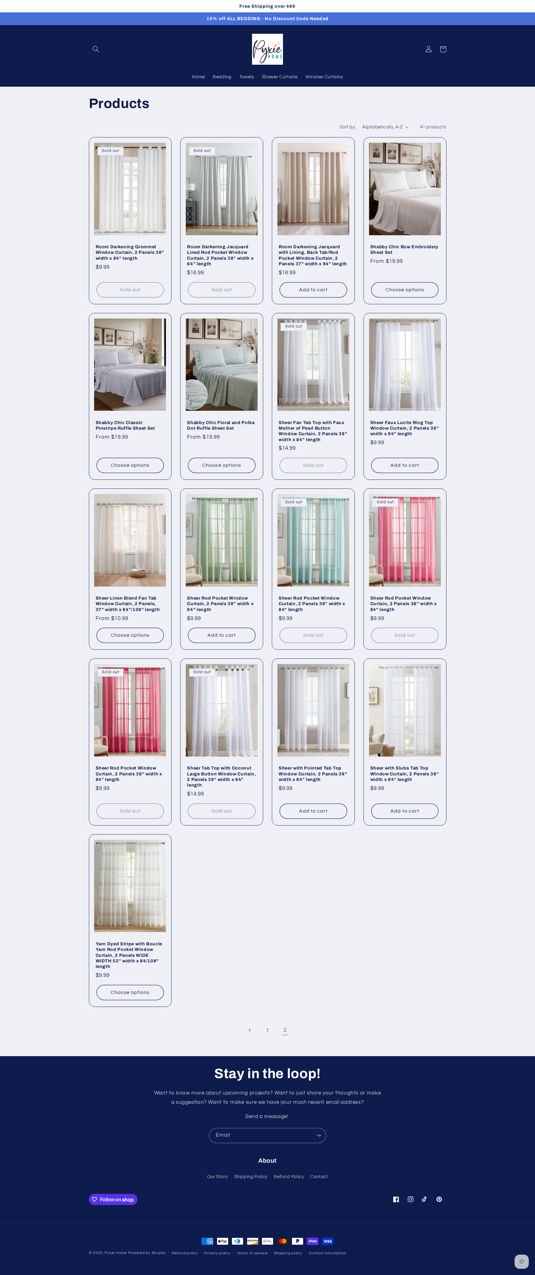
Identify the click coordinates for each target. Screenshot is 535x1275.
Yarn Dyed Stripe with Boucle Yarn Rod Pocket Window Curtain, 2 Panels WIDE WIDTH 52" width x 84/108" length (129, 955)
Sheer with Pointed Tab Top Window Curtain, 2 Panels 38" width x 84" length (313, 773)
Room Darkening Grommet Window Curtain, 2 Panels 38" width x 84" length (130, 252)
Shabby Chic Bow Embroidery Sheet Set (404, 249)
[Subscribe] (318, 1135)
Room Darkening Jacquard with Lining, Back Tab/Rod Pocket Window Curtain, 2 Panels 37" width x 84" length (313, 255)
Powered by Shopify (147, 1253)
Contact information (327, 1253)
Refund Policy (289, 1176)
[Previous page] (250, 1030)
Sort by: (348, 127)
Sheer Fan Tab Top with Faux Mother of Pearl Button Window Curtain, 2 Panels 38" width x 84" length (313, 431)
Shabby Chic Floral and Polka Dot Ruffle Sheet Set (220, 425)
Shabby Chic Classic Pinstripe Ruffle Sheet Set (125, 425)
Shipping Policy (251, 1176)
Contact (319, 1176)
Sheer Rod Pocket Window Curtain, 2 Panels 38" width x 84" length (220, 604)
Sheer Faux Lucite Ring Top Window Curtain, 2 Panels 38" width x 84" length (404, 428)
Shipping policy (288, 1253)
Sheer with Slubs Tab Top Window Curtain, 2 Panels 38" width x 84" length (404, 773)
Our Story (217, 1176)
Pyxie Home (116, 1253)
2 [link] (285, 1030)
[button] (96, 49)
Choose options (404, 289)
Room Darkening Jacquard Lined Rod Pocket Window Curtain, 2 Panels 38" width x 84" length (220, 255)
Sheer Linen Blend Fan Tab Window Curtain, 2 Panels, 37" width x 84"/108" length (128, 604)
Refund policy (185, 1253)
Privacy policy (217, 1253)
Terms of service (252, 1253)
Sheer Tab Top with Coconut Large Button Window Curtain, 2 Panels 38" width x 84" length (221, 776)
